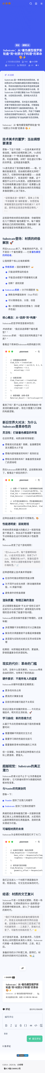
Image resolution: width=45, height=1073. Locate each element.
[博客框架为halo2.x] (22, 1055)
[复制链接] (22, 968)
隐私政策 (39, 1009)
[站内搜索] (31, 4)
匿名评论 (33, 1009)
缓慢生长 (26, 45)
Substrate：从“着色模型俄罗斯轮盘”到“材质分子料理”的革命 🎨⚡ (20, 994)
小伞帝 (20, 1065)
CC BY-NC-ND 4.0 (30, 997)
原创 (17, 45)
